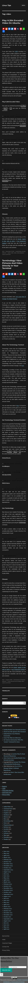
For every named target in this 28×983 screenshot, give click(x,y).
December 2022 (8, 888)
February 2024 (8, 859)
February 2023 (8, 884)
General (23, 251)
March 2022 (7, 906)
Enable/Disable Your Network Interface (15, 729)
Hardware (6, 815)
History (6, 817)
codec (9, 252)
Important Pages (7, 943)
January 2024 (7, 861)
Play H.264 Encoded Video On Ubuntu (12, 21)
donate (19, 239)
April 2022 (6, 904)
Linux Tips (6, 5)
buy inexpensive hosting (18, 669)
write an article (11, 241)
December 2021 (8, 912)
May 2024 (6, 853)
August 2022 (7, 896)
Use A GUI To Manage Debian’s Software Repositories (13, 768)
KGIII (3, 251)
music (9, 681)
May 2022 (6, 902)
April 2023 (6, 880)
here (23, 365)
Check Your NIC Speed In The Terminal (15, 731)
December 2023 (8, 863)
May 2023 (6, 878)
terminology (18, 681)
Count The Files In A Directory (12, 738)
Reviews (23, 679)
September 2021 (8, 919)
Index (3, 939)
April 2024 (6, 855)
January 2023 (7, 886)
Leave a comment (6, 254)
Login (3, 788)
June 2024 (6, 851)
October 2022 (7, 892)
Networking (7, 821)
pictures (13, 681)
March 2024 (7, 857)
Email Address (4, 967)
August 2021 (7, 921)
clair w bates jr (8, 758)
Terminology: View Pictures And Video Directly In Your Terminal (12, 264)
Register (4, 786)
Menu (23, 5)
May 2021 (6, 927)
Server (5, 831)
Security (6, 829)
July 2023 (6, 874)
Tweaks (6, 839)
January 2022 (7, 910)
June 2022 (6, 900)
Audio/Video (18, 251)
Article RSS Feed (6, 792)
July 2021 (6, 923)
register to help (22, 667)
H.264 (16, 51)
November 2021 (8, 914)
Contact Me (5, 946)
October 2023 (7, 867)
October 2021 (7, 917)
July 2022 (6, 898)
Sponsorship (5, 936)
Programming (8, 825)
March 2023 (7, 882)
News (5, 823)
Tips (5, 835)
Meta (5, 819)
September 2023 (8, 870)
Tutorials (6, 837)
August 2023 (7, 872)
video (15, 252)
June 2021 (6, 925)
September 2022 (8, 894)
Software (4, 252)
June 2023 (6, 876)
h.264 (12, 252)
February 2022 (8, 908)
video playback (20, 252)
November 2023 (8, 865)
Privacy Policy (6, 794)
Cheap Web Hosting (7, 790)
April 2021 (6, 929)
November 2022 (8, 890)
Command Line (17, 679)
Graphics (6, 812)
